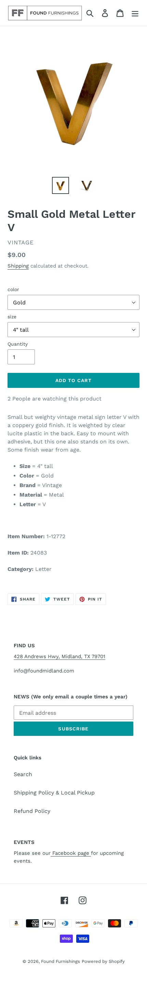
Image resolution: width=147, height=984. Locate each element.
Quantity (18, 344)
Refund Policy (32, 811)
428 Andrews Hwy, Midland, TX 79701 (59, 656)
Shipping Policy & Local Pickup (54, 792)
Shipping (18, 266)
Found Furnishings (60, 961)
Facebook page (71, 853)
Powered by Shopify (103, 961)
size (12, 316)
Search (23, 774)
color (13, 289)
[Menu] (135, 13)
